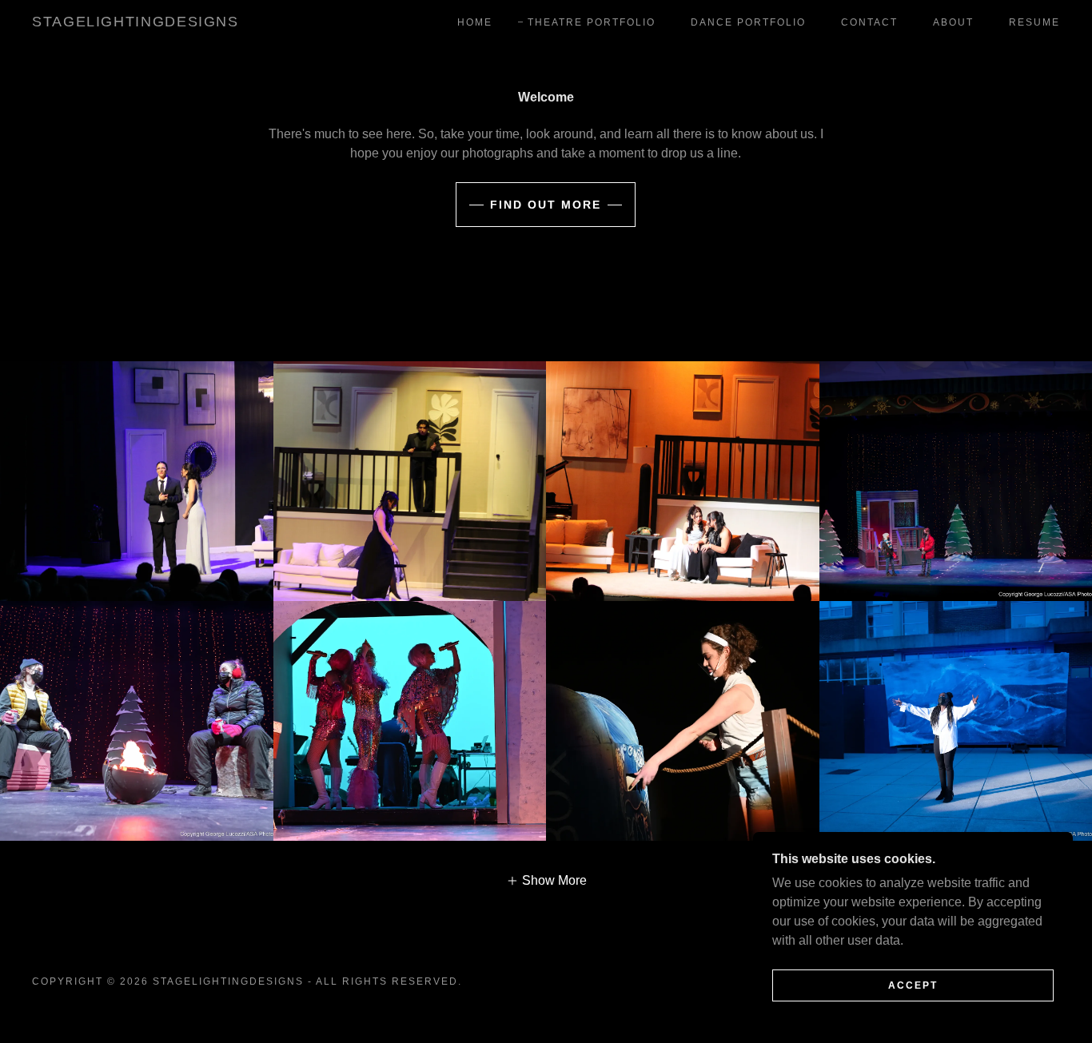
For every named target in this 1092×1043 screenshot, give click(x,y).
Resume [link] (1034, 22)
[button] (546, 880)
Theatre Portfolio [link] (592, 22)
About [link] (953, 22)
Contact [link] (869, 22)
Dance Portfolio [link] (748, 22)
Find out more (545, 204)
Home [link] (474, 22)
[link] (135, 22)
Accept (913, 985)
